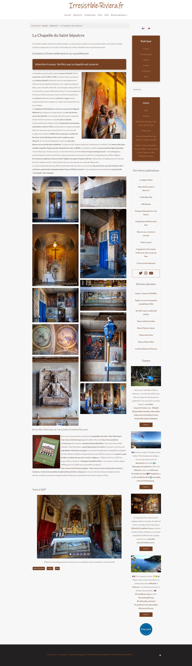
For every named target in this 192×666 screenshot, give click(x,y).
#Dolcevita (143, 608)
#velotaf (137, 419)
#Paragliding (153, 474)
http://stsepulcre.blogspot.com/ (94, 152)
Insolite (146, 65)
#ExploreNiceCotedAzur (141, 411)
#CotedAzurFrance (150, 415)
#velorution (138, 415)
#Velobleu (154, 419)
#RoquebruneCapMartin (141, 467)
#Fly (147, 477)
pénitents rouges (62, 98)
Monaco (146, 116)
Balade (146, 60)
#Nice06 (155, 408)
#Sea (149, 594)
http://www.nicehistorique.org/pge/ (74, 468)
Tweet (146, 425)
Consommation (146, 54)
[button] (55, 199)
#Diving (151, 598)
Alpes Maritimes (39, 568)
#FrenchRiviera (140, 477)
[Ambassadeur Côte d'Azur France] (146, 629)
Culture (50, 568)
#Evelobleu (145, 419)
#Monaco (154, 470)
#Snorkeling (142, 598)
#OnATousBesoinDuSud (146, 601)
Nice (57, 568)
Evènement (146, 71)
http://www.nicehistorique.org (72, 440)
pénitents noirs (40, 98)
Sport (146, 77)
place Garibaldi (66, 73)
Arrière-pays (146, 131)
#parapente (140, 463)
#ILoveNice (155, 411)
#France (150, 608)
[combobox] (143, 89)
